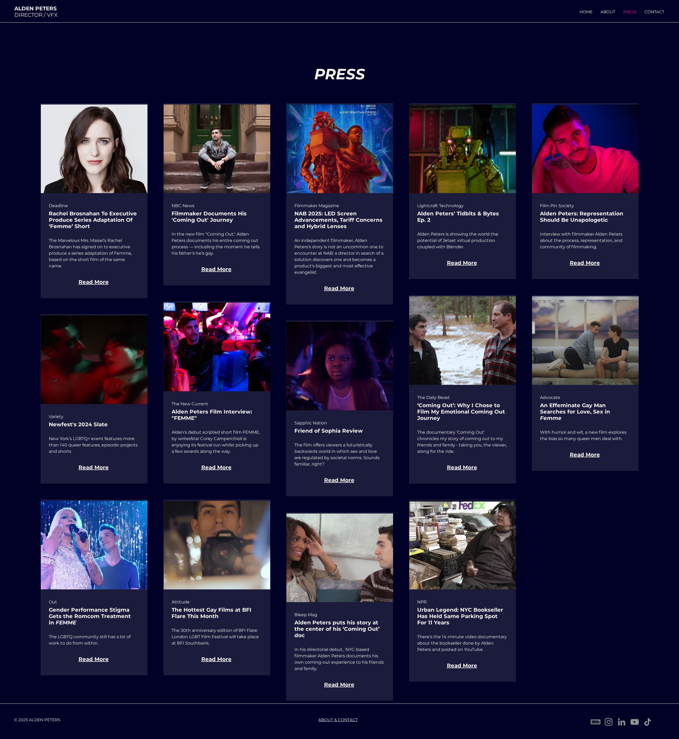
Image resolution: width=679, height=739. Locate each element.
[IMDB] (595, 722)
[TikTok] (647, 722)
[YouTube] (634, 722)
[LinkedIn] (621, 722)
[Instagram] (608, 722)
